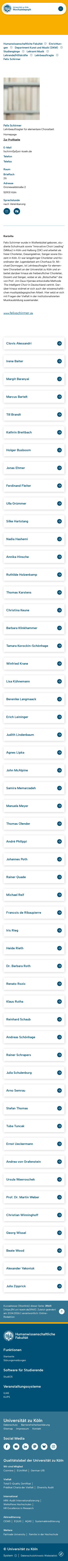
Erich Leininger (17, 717)
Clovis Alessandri (19, 343)
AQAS (28, 1521)
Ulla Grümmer (16, 503)
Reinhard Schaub (18, 1019)
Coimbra (8, 1470)
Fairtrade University (14, 1534)
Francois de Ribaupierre (23, 913)
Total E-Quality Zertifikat (17, 1483)
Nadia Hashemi (17, 539)
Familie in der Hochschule (43, 1534)
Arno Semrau (15, 1090)
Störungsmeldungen (14, 1360)
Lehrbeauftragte (44, 55)
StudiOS (8, 1376)
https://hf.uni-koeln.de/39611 (20, 1309)
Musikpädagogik (22, 9)
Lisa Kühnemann (18, 681)
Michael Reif (15, 895)
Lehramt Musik (36, 51)
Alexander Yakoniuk (20, 1268)
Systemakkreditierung (47, 1521)
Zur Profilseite (11, 139)
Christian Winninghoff (22, 1215)
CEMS (6, 1521)
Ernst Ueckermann (19, 1144)
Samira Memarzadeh (21, 788)
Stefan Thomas (17, 1108)
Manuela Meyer (17, 806)
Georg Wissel (16, 1233)
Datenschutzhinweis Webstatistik (39, 1555)
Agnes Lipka (15, 752)
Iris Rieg (12, 930)
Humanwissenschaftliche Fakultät (23, 43)
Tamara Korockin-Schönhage (27, 646)
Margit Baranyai (17, 379)
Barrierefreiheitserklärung (35, 1424)
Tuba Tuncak (15, 1126)
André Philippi (16, 841)
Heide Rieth (14, 948)
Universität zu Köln (21, 7)
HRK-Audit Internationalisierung (21, 1500)
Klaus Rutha (14, 1001)
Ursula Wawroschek (20, 1179)
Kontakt (36, 1428)
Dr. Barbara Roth (18, 966)
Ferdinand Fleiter (18, 486)
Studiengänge (11, 51)
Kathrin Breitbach (19, 432)
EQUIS (17, 1521)
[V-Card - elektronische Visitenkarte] (17, 211)
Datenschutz (10, 1424)
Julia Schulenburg (19, 1073)
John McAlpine (17, 770)
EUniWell (22, 1470)
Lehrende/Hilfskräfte (15, 55)
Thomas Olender (18, 824)
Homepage (10, 134)
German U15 (38, 1470)
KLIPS (6, 1397)
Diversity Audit (45, 1487)
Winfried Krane (17, 663)
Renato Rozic (16, 984)
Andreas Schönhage (20, 1037)
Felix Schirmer (12, 59)
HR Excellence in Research (18, 1508)
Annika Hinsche (17, 557)
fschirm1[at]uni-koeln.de (17, 151)
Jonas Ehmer (15, 468)
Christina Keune (17, 610)
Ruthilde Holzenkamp (21, 575)
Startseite (8, 1356)
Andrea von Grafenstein (23, 1162)
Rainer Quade (16, 877)
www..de (18, 313)
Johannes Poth (16, 859)
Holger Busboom (18, 450)
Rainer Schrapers (18, 1055)
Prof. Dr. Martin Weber (22, 1197)
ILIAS (6, 1393)
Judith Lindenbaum (20, 735)
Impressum (22, 1428)
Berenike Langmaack (21, 699)
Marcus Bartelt (17, 397)
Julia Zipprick (16, 1286)
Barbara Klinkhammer (21, 628)
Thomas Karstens (18, 592)
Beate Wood (15, 1250)
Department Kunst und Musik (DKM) (37, 47)
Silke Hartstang (17, 521)
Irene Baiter (14, 361)
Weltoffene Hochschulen (17, 1504)
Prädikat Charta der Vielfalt (18, 1487)
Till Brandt (13, 414)
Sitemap (8, 1428)
